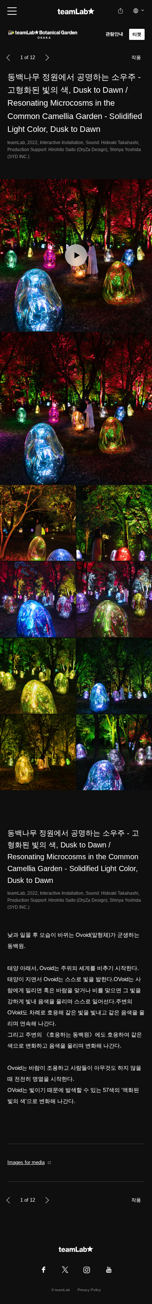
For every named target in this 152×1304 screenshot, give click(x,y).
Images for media (26, 1162)
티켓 (136, 34)
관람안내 (115, 34)
